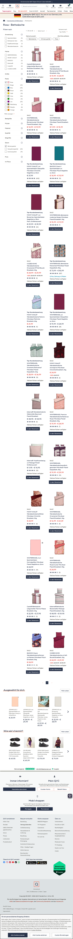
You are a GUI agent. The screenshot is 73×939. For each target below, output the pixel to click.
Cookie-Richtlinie (36, 930)
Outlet (57, 851)
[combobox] (33, 6)
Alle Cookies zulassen (18, 935)
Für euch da (41, 836)
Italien (40, 891)
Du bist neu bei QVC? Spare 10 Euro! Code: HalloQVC (36, 1)
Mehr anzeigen (8, 114)
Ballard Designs (10, 908)
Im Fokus (8, 162)
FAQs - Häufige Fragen (26, 847)
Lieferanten (6, 839)
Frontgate (18, 908)
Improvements (6, 911)
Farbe (7, 79)
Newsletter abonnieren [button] (19, 789)
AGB (11, 901)
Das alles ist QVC (59, 824)
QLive (5, 833)
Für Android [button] (45, 809)
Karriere (57, 839)
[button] (2, 7)
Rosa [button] (56, 39)
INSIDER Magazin (43, 821)
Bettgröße (8, 118)
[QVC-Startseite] (4, 21)
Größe (7, 74)
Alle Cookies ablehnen (40, 935)
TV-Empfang (58, 845)
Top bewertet (51, 11)
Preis (6, 157)
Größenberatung (25, 827)
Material (7, 128)
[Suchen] (47, 6)
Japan (45, 891)
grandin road (32, 908)
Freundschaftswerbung (44, 830)
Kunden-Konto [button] (45, 789)
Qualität (7, 133)
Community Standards (43, 901)
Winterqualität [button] (45, 39)
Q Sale (60, 11)
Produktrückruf (7, 842)
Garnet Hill (24, 908)
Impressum (59, 901)
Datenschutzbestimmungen (24, 901)
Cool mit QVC (33, 11)
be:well (42, 11)
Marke (7, 51)
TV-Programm (42, 824)
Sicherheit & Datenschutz (27, 844)
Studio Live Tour (59, 848)
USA (28, 891)
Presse (5, 836)
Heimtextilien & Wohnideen (15, 20)
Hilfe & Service (24, 850)
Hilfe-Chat (6, 821)
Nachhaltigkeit (59, 827)
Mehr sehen (65, 691)
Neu (14, 11)
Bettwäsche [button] (32, 39)
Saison (7, 143)
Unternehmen (59, 821)
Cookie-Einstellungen (62, 935)
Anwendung (9, 34)
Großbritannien (34, 891)
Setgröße (8, 138)
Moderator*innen (60, 842)
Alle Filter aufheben (63, 36)
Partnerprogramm (43, 833)
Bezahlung (23, 836)
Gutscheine (41, 827)
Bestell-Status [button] (62, 789)
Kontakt (5, 824)
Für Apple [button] (28, 809)
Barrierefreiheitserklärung (62, 830)
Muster (7, 123)
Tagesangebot (6, 11)
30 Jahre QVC (22, 11)
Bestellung (23, 821)
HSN (4, 908)
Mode (66, 11)
